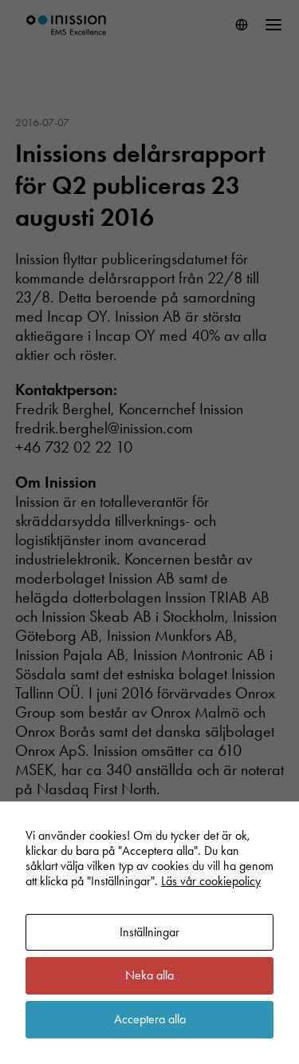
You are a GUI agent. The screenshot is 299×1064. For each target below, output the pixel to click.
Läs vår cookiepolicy (211, 880)
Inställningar (149, 931)
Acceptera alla (150, 1018)
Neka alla (149, 975)
